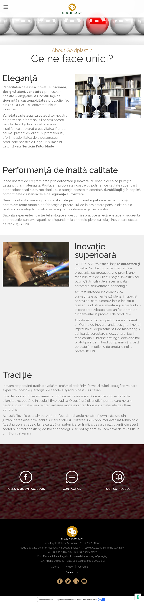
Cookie (55, 566)
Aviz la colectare (46, 599)
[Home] (72, 8)
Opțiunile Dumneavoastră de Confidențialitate (77, 599)
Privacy (69, 566)
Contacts (83, 566)
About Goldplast (70, 50)
